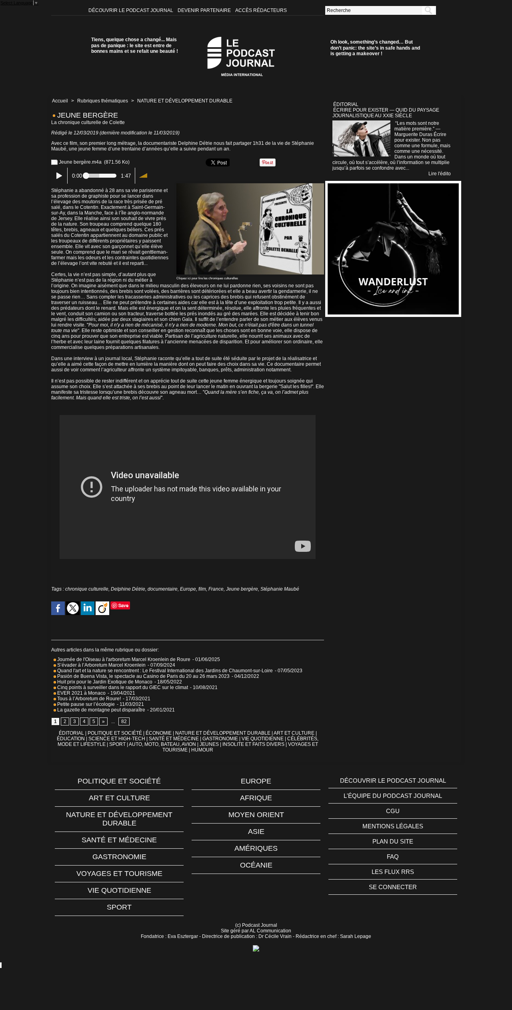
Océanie (256, 865)
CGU (393, 811)
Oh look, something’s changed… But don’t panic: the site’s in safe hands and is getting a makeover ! (375, 47)
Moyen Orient (256, 815)
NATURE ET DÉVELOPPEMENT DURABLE (184, 101)
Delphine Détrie (128, 589)
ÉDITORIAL (71, 733)
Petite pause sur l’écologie (85, 704)
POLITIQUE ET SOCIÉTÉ (115, 733)
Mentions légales (392, 826)
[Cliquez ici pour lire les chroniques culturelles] (250, 185)
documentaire (163, 589)
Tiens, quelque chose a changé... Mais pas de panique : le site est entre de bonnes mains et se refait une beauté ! (134, 45)
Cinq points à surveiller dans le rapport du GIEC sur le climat (122, 687)
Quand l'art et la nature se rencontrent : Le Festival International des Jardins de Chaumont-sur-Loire (164, 670)
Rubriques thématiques (102, 101)
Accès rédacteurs (261, 10)
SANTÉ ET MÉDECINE (174, 738)
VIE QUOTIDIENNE (263, 738)
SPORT (117, 744)
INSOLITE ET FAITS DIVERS (253, 744)
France (216, 589)
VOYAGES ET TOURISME (119, 874)
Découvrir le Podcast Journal (131, 10)
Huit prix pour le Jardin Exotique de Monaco (104, 682)
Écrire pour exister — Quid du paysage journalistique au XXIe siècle (385, 112)
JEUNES (209, 744)
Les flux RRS (393, 871)
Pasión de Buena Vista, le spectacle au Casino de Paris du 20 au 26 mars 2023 (143, 676)
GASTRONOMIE (220, 738)
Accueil (60, 101)
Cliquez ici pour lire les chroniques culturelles (207, 278)
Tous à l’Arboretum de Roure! (88, 698)
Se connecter (393, 887)
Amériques (256, 848)
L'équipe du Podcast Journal (393, 795)
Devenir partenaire (205, 10)
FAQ (393, 856)
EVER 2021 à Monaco (81, 693)
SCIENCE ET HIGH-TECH (117, 738)
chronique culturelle (86, 589)
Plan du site (392, 841)
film (202, 589)
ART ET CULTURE (294, 733)
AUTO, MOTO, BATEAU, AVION (162, 744)
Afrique (256, 798)
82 (124, 721)
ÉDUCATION (71, 738)
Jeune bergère (242, 589)
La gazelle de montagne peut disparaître (100, 710)
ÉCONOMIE (159, 733)
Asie (256, 832)
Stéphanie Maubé (279, 589)
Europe (188, 589)
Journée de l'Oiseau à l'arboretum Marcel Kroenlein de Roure (123, 659)
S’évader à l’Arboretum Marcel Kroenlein (101, 665)
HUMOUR (202, 750)
